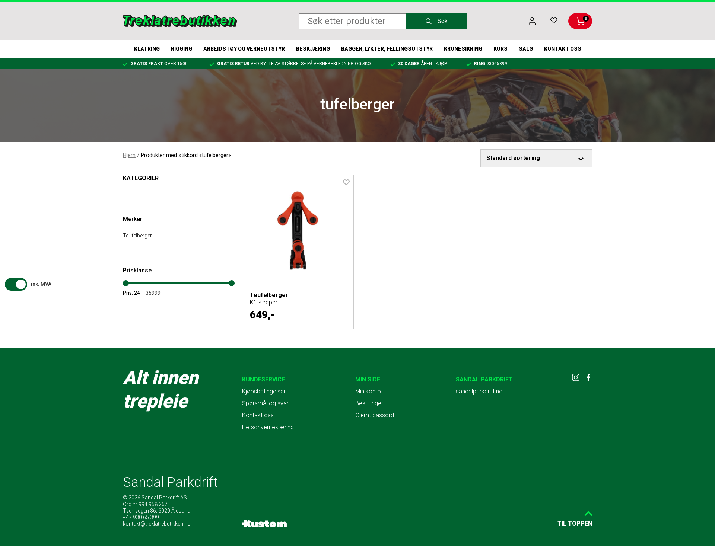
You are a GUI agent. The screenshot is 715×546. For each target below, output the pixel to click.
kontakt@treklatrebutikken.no (157, 524)
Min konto (368, 391)
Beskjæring (313, 49)
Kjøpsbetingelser (264, 391)
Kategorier (141, 178)
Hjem (129, 155)
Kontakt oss (562, 49)
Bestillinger (369, 403)
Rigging (181, 49)
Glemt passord (374, 415)
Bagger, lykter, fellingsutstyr (387, 49)
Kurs (500, 49)
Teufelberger (137, 236)
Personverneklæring (268, 427)
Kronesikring (463, 49)
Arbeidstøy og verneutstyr (244, 49)
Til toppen (574, 523)
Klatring (147, 49)
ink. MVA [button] (41, 284)
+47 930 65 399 (141, 517)
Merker (132, 219)
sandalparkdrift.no (479, 391)
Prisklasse (137, 270)
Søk (443, 21)
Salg (526, 49)
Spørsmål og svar (265, 403)
